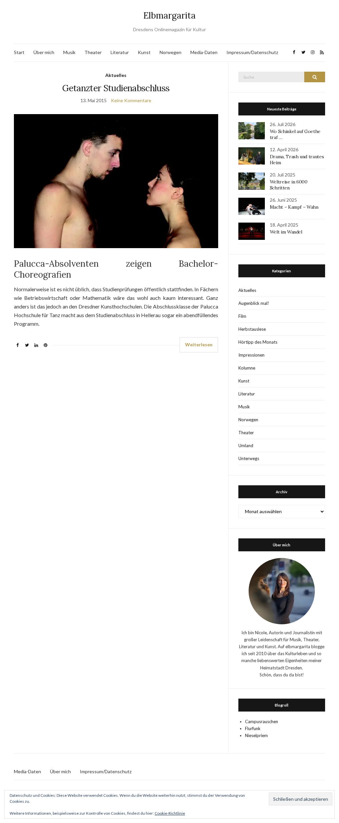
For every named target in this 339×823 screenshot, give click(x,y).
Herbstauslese (252, 329)
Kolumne (246, 368)
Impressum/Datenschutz (252, 52)
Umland (245, 445)
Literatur (120, 52)
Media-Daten (204, 52)
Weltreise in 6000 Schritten (289, 185)
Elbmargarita (169, 15)
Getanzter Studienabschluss (116, 88)
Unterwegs (248, 458)
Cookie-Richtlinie (170, 813)
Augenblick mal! (253, 303)
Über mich (43, 52)
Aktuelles (115, 75)
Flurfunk (253, 728)
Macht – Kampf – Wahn (294, 207)
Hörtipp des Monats (257, 342)
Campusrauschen (261, 721)
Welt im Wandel (287, 232)
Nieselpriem (256, 735)
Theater (93, 52)
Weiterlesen (199, 344)
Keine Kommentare (131, 100)
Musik (69, 52)
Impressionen (251, 355)
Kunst (144, 52)
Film (242, 316)
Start (19, 52)
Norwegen (170, 52)
